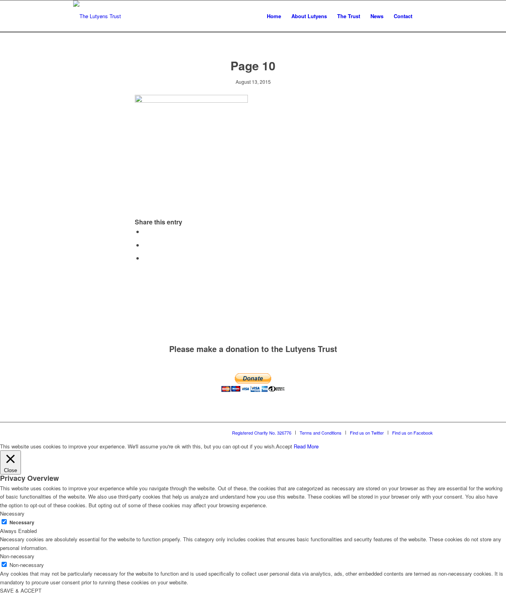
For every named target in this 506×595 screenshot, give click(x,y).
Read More (306, 446)
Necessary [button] (12, 513)
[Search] (425, 16)
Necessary (21, 522)
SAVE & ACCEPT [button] (21, 590)
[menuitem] (274, 16)
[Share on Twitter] (145, 245)
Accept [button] (284, 446)
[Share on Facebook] (145, 231)
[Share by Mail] (145, 258)
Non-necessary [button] (17, 556)
